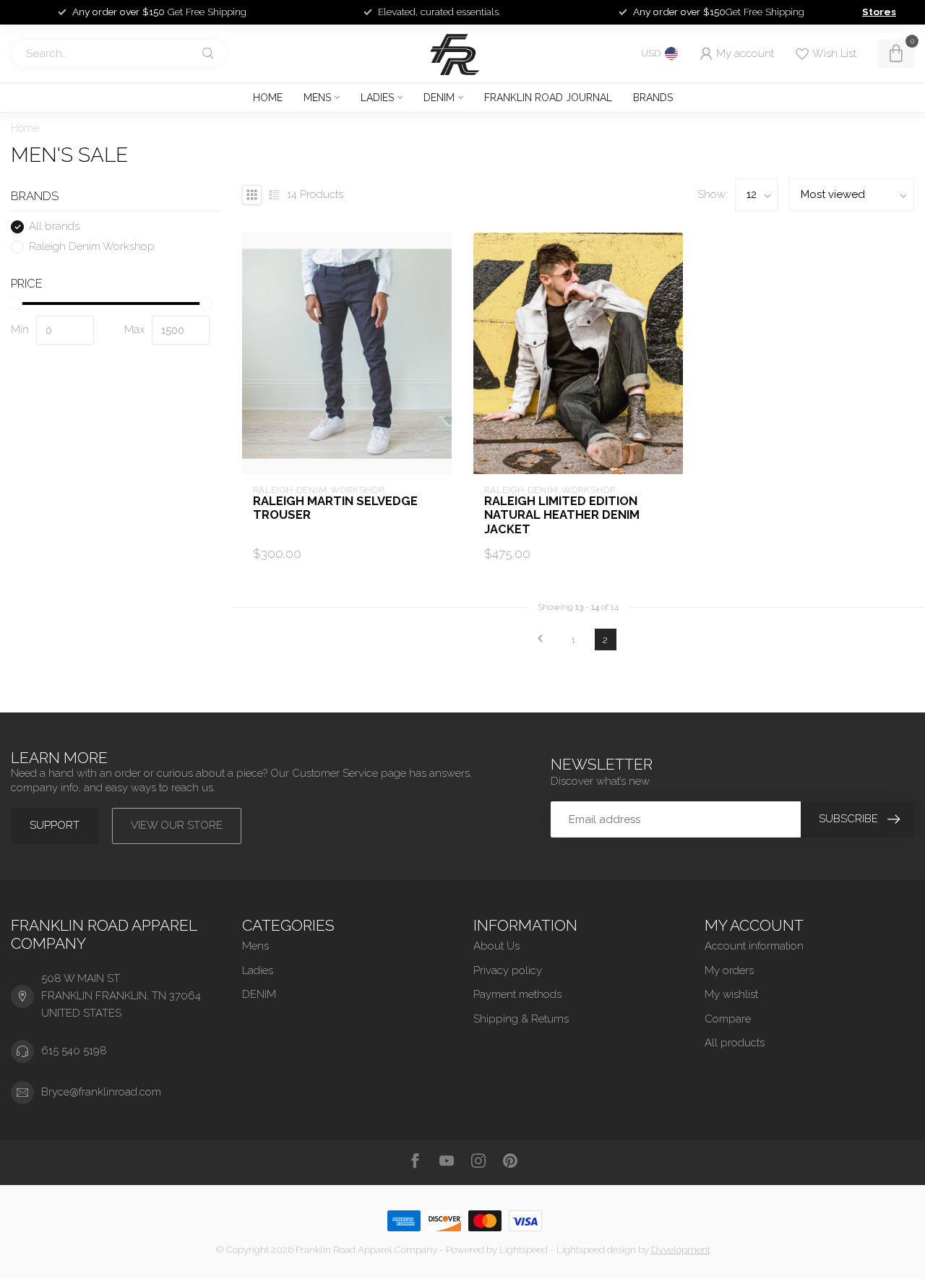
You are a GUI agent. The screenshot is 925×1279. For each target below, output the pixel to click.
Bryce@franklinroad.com (101, 1091)
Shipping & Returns (521, 1018)
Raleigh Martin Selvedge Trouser (335, 508)
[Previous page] (540, 639)
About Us (496, 945)
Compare (728, 1018)
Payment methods (517, 994)
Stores (879, 11)
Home (268, 97)
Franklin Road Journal (548, 97)
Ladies (377, 97)
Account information (754, 945)
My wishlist (731, 994)
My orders (729, 970)
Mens (317, 97)
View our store (177, 825)
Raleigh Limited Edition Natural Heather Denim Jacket (562, 515)
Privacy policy (507, 970)
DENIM (439, 97)
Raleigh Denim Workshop (92, 247)
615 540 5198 (74, 1050)
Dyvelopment (680, 1249)
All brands (54, 227)
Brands (653, 97)
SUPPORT (54, 825)
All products (735, 1042)
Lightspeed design (596, 1249)
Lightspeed (523, 1249)
